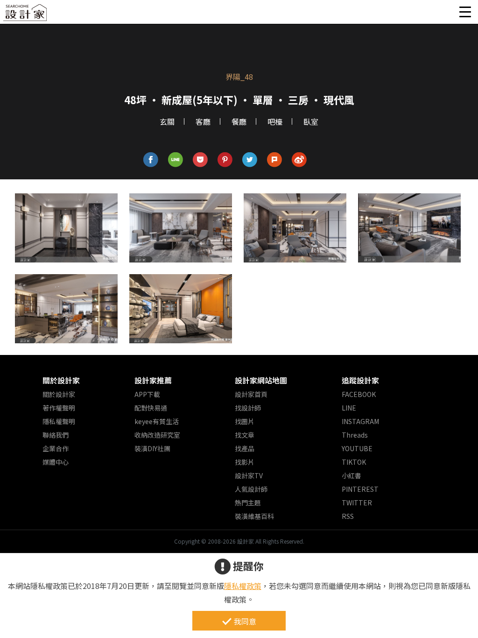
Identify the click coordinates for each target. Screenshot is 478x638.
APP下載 (147, 394)
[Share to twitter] (250, 160)
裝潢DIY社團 (152, 448)
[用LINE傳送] (175, 160)
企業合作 (55, 448)
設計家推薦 (153, 380)
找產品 (244, 448)
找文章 (244, 435)
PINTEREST (360, 489)
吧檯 (274, 121)
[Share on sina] (299, 160)
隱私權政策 (242, 585)
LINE (349, 407)
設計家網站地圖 (261, 380)
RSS (348, 516)
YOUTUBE (357, 448)
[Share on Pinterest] (225, 160)
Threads (355, 435)
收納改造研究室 (157, 435)
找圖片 (244, 421)
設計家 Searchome (25, 15)
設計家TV (249, 475)
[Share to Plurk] (274, 160)
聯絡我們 (55, 435)
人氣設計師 (251, 489)
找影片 (244, 462)
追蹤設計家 (360, 380)
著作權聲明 (58, 407)
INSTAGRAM (360, 421)
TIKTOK (354, 462)
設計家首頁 (251, 394)
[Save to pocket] (200, 160)
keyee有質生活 (156, 421)
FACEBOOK (359, 394)
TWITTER (357, 502)
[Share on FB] (151, 160)
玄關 (167, 121)
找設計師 (248, 407)
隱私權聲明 (58, 421)
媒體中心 (55, 462)
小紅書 (351, 475)
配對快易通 (150, 407)
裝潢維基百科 (254, 516)
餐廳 (239, 121)
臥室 (310, 121)
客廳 (203, 121)
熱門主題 (248, 502)
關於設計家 (61, 380)
